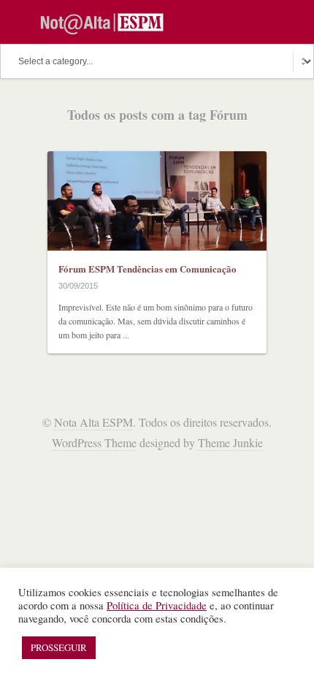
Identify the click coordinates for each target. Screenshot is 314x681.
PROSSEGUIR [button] (59, 647)
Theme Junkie (230, 442)
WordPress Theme (94, 442)
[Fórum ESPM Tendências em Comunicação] (157, 201)
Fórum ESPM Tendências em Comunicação (147, 268)
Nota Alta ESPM (93, 422)
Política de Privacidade (157, 605)
